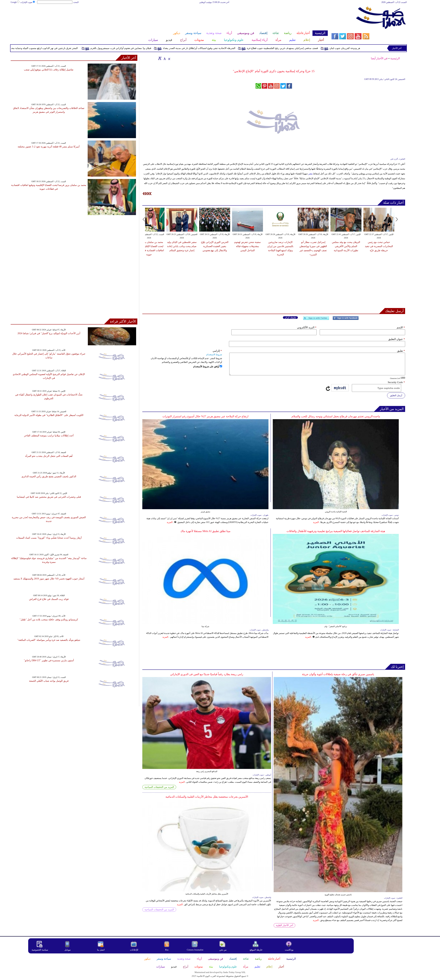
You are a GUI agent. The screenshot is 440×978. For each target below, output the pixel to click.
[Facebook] (346, 319)
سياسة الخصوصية (40, 949)
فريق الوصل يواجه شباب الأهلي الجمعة (49, 681)
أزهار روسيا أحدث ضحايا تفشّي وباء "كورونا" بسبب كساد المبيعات (49, 537)
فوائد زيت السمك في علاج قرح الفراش (49, 599)
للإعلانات (134, 949)
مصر (310, 173)
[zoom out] (169, 58)
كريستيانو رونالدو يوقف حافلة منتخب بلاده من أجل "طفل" (49, 619)
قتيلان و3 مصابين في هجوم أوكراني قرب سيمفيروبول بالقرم (181, 48)
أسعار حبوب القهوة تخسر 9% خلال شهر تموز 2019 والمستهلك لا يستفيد (48, 578)
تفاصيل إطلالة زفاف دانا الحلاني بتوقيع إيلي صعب (48, 69)
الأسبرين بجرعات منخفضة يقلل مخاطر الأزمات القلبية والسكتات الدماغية (207, 796)
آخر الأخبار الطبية (284, 925)
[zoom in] (160, 58)
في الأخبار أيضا (379, 58)
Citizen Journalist (195, 949)
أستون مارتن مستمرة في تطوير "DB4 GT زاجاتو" (49, 660)
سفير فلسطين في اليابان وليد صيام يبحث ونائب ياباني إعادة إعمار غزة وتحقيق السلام (182, 246)
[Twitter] (316, 319)
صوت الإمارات (26, 2)
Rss (167, 949)
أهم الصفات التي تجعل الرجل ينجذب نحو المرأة (49, 456)
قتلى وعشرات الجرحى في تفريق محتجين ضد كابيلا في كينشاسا (49, 497)
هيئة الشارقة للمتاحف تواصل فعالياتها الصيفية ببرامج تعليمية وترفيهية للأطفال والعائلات (336, 531)
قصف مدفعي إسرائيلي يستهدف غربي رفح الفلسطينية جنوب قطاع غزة (342, 48)
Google (14, 2)
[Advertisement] (169, 15)
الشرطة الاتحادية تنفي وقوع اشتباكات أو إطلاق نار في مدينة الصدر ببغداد (259, 48)
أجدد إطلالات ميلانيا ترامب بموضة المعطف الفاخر (49, 435)
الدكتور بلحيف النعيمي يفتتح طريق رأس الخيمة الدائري (48, 476)
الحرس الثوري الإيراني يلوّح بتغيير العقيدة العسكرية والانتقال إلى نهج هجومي (214, 246)
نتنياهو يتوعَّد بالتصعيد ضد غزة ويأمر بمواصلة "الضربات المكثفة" (48, 640)
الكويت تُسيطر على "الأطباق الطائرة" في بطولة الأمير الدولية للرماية (48, 415)
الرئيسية (395, 58)
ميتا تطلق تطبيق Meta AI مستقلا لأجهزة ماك (205, 531)
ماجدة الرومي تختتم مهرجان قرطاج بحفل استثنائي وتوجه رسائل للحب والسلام (336, 416)
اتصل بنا (101, 949)
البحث (76, 2)
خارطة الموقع (256, 949)
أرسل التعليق (396, 395)
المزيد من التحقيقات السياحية (159, 787)
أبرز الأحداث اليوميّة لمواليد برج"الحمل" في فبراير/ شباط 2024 (49, 333)
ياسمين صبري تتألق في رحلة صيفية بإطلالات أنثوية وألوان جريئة (338, 674)
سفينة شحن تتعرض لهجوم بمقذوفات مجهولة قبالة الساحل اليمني (247, 246)
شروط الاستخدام (214, 354)
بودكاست (289, 949)
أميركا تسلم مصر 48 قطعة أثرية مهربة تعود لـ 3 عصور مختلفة (49, 146)
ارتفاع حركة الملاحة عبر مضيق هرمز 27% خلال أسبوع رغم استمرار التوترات (205, 416)
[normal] (164, 58)
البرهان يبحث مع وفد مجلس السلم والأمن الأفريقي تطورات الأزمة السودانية (346, 246)
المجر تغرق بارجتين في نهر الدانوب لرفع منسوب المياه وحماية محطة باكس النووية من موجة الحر (89, 48)
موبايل (67, 949)
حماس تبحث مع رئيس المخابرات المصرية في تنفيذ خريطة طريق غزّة (379, 246)
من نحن (223, 949)
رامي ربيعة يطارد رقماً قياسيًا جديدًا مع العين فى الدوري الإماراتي (206, 674)
